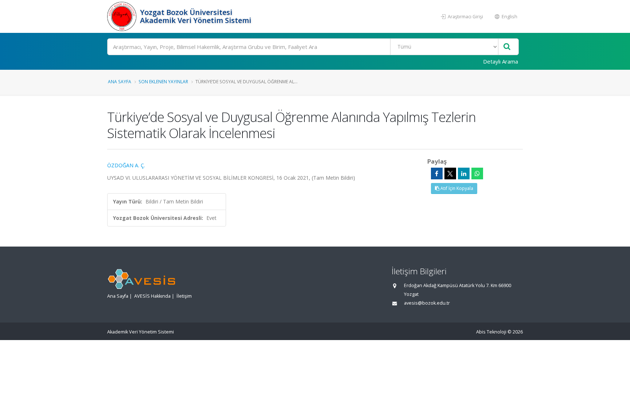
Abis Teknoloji (491, 332)
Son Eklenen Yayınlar (163, 81)
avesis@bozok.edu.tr (427, 303)
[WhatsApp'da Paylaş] (477, 173)
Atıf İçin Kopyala (456, 188)
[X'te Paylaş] (450, 173)
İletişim (184, 296)
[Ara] (507, 47)
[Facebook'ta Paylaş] (437, 173)
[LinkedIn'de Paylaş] (464, 173)
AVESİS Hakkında (152, 296)
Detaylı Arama (500, 61)
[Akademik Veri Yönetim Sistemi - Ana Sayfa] (122, 16)
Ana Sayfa (119, 81)
